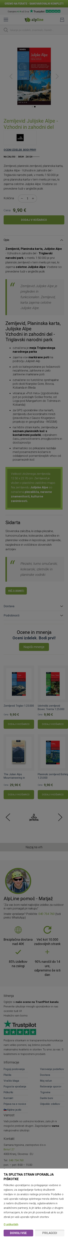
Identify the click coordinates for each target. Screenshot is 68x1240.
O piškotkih (11, 1224)
